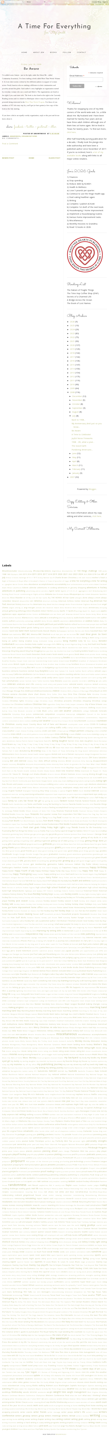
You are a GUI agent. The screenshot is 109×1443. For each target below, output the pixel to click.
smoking (89, 1248)
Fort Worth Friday (51, 820)
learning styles (90, 981)
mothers (17, 1048)
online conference (46, 1124)
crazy (104, 727)
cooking (34, 721)
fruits (105, 827)
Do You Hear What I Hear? (90, 764)
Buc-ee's (31, 667)
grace (46, 854)
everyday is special (58, 791)
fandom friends (75, 801)
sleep (4, 1248)
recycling (29, 1192)
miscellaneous (66, 1034)
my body (83, 1058)
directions (76, 761)
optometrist (46, 1128)
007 (75, 571)
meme (21, 1024)
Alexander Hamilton (99, 594)
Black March (62, 648)
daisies (32, 737)
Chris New (62, 694)
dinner (69, 761)
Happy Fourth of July (25, 870)
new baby (66, 1098)
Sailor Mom (96, 1218)
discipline (21, 764)
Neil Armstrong (68, 1094)
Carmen (28, 681)
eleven (5, 787)
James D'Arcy (35, 947)
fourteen (24, 824)
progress (84, 1168)
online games (73, 1124)
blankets (103, 648)
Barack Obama (49, 631)
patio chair (28, 1138)
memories (43, 1024)
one (88, 1121)
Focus (50, 818)
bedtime (32, 638)
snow (21, 1251)
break (66, 661)
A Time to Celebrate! (81, 434)
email (24, 787)
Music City (102, 1054)
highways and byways (33, 891)
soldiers (73, 1252)
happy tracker (38, 874)
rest (15, 1202)
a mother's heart (97, 577)
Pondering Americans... (82, 449)
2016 (72, 361)
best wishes (20, 644)
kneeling (75, 971)
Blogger (92, 489)
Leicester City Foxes (48, 984)
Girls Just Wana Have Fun (66, 844)
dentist (64, 754)
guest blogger (85, 861)
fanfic (11, 804)
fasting (45, 804)
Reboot (67, 1189)
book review (26, 658)
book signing (37, 658)
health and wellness (81, 880)
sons (88, 1252)
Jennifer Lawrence (39, 951)
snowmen (29, 1252)
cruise (78, 734)
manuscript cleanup (41, 1007)
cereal (95, 684)
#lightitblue (56, 571)
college (86, 711)
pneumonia (66, 1154)
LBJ (11, 981)
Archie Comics (32, 614)
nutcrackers (68, 1114)
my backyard (71, 1057)
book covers (46, 654)
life (67, 987)
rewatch (44, 1205)
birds (8, 647)
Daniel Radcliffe (44, 741)
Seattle (85, 1232)
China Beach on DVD (98, 691)
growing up (68, 860)
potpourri (18, 1161)
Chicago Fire (19, 691)
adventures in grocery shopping (72, 588)
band (62, 627)
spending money (76, 1255)
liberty (28, 987)
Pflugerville (102, 1144)
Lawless (84, 977)
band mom (24, 631)
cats (100, 681)
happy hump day (57, 871)
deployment (79, 754)
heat (31, 884)
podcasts (91, 1154)
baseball (94, 631)
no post (22, 1108)
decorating (36, 750)
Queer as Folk (21, 1181)
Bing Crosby (82, 644)
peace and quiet (80, 1138)
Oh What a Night (8, 1121)
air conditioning (23, 594)
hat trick (29, 881)
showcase (67, 1242)
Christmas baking (43, 698)
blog (13, 651)
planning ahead (50, 1151)
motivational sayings (29, 1048)
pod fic (75, 1154)
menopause (92, 1024)
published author (9, 1175)
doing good (91, 768)
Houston (93, 914)
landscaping (6, 977)
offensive (71, 1118)
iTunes (66, 944)
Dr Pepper (94, 771)
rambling (64, 1181)
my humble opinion (96, 1061)
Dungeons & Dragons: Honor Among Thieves (36, 778)
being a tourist (101, 638)
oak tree (15, 1118)
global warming (32, 848)
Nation (21, 1074)
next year (12, 1104)
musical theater (57, 1058)
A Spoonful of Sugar (61, 581)
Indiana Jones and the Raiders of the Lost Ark (62, 934)
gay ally (45, 834)
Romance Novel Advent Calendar (23, 1212)
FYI (89, 831)
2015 (72, 364)
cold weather (65, 711)
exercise (95, 790)
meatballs (52, 1021)
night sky (87, 1104)
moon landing (73, 1044)
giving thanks (8, 847)
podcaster (82, 1154)
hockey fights (84, 894)
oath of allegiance (26, 1118)
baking (36, 627)
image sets (71, 927)
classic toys (28, 708)
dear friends (89, 748)
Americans (37, 604)
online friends (61, 1124)
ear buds (93, 778)
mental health (15, 1027)
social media (53, 1251)
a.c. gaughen (7, 584)
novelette (38, 1114)
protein (66, 1171)
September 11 (17, 1239)
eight (86, 784)
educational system (75, 784)
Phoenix (5, 1148)
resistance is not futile (97, 1198)
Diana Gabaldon (100, 757)
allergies (78, 598)
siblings (74, 1242)
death (97, 747)
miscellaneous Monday (15, 1037)
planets (29, 1151)
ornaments (28, 1131)
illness (63, 927)
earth (99, 777)
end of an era (90, 787)
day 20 (81, 744)
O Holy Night (87, 1114)
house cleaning (25, 914)
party (104, 1134)
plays (36, 1154)
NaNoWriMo (43, 1071)
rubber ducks (31, 1215)
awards (56, 621)
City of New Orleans (93, 704)
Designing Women (9, 758)
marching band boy (11, 1010)
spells (66, 1255)
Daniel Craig (33, 741)
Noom (39, 1111)
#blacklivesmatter (9, 571)
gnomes (41, 848)
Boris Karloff (76, 658)
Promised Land (25, 1171)
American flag (87, 601)
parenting (97, 1134)
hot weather (91, 911)
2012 (72, 376)
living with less (27, 994)
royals (14, 1215)
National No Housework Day (63, 1084)
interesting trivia (55, 937)
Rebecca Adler (57, 1189)
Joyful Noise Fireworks (82, 438)
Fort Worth (14, 820)
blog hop (30, 651)
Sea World (78, 1229)
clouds (98, 708)
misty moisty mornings (75, 1038)
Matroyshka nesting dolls (53, 1017)
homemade (91, 907)
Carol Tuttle (37, 681)
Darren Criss (73, 741)
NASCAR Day (63, 1071)
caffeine (90, 671)
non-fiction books (24, 1111)
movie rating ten (77, 1051)
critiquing (89, 731)
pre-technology (76, 1161)
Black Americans (49, 647)
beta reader (37, 644)
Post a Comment (10, 143)
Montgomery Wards (35, 1045)
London (61, 994)
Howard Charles (33, 918)
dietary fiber (32, 761)
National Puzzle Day (59, 1088)
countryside (73, 724)
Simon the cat (37, 1245)
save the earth (73, 1225)
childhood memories (43, 691)
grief (17, 861)
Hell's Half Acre (73, 884)
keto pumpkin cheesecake (90, 964)
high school (41, 887)
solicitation (81, 1252)
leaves (100, 981)
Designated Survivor (99, 754)
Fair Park (39, 798)
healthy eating (22, 884)
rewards (36, 1205)
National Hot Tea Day (38, 1081)
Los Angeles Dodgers (28, 997)
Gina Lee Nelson (19, 844)
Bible (59, 644)
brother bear (53, 664)
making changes (93, 1004)
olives (33, 1121)
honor (11, 911)
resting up (50, 1202)
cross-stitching (61, 734)
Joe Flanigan (14, 954)
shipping (40, 1242)
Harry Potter (52, 877)
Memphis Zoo (75, 1024)
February (76, 469)
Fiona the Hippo (23, 814)
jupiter (18, 961)
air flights (34, 594)
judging (69, 957)
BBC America (32, 634)
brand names (53, 661)
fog (54, 817)
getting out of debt (59, 841)
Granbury (62, 854)
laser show (44, 977)
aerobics (44, 591)
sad (49, 1218)
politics (29, 1158)
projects (14, 1171)
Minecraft (98, 1031)
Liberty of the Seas (40, 987)
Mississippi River (57, 1038)
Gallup (104, 831)
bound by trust (100, 657)
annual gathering (9, 611)
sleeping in (12, 1248)
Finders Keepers (100, 811)
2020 (72, 345)
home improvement (21, 907)
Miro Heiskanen (48, 1034)
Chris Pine (72, 694)
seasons (77, 1232)
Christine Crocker (99, 694)
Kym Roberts (33, 974)
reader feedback (79, 1185)
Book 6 (13, 654)
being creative (25, 641)
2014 (72, 368)
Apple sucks (95, 611)
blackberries (73, 648)
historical (79, 891)
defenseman (94, 751)
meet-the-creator (82, 1021)
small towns (64, 1248)
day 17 (60, 744)
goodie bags (94, 851)
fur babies (78, 831)
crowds (72, 734)
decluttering (24, 751)
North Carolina (60, 1111)
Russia (91, 1215)
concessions (7, 718)
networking (102, 1094)
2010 (72, 384)
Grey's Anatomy (8, 861)
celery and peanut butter (58, 684)
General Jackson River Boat (75, 834)
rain (39, 1181)
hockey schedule (36, 901)
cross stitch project (46, 734)
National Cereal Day (10, 1078)
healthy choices (9, 884)
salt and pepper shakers (29, 1222)
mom (50, 1041)
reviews (12, 1205)
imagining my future (84, 927)
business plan (100, 667)
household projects (70, 914)
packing (29, 1134)
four (18, 824)
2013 (72, 372)
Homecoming (79, 907)
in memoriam (67, 931)
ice (97, 924)
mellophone (12, 1024)
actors (91, 584)
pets (87, 1144)
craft (46, 728)
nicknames (50, 1104)
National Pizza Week (42, 1088)
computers (81, 714)
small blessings (53, 1248)
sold (67, 1252)
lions (34, 991)
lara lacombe (23, 977)
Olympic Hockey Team (46, 1121)
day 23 (98, 744)
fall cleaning (80, 797)
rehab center (48, 1195)
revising (19, 1205)
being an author (10, 641)
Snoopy (15, 1252)
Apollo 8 (71, 611)
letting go (16, 987)
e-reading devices (82, 778)
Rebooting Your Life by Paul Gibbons (86, 1189)
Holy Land (97, 904)
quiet (29, 1181)
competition (50, 714)
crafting (52, 727)
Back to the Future (20, 624)
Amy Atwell (47, 604)
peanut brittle (15, 1141)
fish (75, 814)
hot (38, 911)
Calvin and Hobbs (87, 674)
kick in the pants (29, 967)
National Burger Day (98, 1074)
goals (58, 847)
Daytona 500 (43, 747)
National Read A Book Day (79, 1088)
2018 (72, 353)
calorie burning (52, 674)
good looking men (50, 851)
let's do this (7, 987)
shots (61, 1242)
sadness (72, 1218)
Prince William (94, 1165)
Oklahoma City (24, 1121)
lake (79, 974)
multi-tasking (58, 1054)
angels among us (16, 608)
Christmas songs (99, 701)
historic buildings (54, 891)
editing (50, 784)
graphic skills (42, 857)
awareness (15, 136)
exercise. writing (18, 794)
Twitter (30, 126)
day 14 (43, 744)
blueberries (61, 651)
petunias (93, 1144)
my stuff (82, 1064)
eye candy (98, 794)
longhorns (96, 994)
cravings (89, 728)
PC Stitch (64, 1138)
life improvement (88, 987)
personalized (7, 1144)
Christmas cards (71, 698)
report (39, 1198)
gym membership (38, 864)
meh (4, 1024)
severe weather (84, 1239)
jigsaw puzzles (72, 951)
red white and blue (64, 1192)
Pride (75, 1165)
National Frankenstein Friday (77, 1078)
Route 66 (90, 1212)
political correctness (17, 1158)
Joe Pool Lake (36, 954)
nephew (79, 1094)
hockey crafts (59, 894)
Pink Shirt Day (63, 1148)
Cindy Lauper (70, 704)
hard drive (61, 874)
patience (19, 1138)
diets (41, 761)
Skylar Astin (102, 1245)
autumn (37, 621)
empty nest (78, 787)
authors (12, 621)
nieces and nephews (64, 1104)
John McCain (70, 954)
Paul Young (55, 1138)
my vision (19, 1068)
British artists (7, 664)
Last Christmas (54, 977)
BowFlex (5, 661)
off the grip (62, 1118)
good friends (26, 851)
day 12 (31, 744)
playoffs (30, 1154)
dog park (78, 768)
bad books (82, 624)
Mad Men (30, 1004)
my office (33, 1064)
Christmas (7, 697)
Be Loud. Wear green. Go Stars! (91, 634)
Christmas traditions (23, 704)
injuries (99, 934)
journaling (37, 957)
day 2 (76, 744)
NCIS (33, 1094)
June (74, 453)
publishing (44, 1175)
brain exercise (29, 661)
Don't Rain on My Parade (12, 771)
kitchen (36, 971)
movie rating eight (86, 1047)
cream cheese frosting (24, 731)
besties (28, 644)
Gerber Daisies (15, 837)
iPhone (24, 941)
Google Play (38, 854)
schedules (6, 1228)
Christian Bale (84, 694)
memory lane (55, 1024)
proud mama (87, 1171)
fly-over (38, 818)
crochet (103, 731)
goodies (103, 851)
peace (70, 1138)
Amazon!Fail (25, 601)
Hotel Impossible (9, 914)
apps (14, 614)
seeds (28, 1235)
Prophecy (58, 1171)
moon (63, 1044)
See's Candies (20, 1235)
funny (52, 831)
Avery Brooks (47, 621)
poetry (104, 1154)
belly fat (82, 641)
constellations (79, 718)
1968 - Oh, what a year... (83, 442)
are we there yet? (57, 614)
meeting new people (98, 1021)
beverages (48, 644)
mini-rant (11, 1034)
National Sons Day (99, 1088)
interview (6, 941)
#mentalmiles (67, 571)
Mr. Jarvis (42, 1054)
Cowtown (18, 728)
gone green (82, 847)
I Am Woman (61, 921)
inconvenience (19, 934)
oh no (104, 1118)
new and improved (53, 1098)
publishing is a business (79, 1175)
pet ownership (19, 1144)
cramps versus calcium (76, 728)
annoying (103, 608)
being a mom (88, 638)
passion (5, 1138)
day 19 (71, 744)
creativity (37, 731)
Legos (25, 984)
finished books (8, 814)
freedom (74, 824)
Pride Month (83, 1165)
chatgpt (83, 688)
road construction (93, 1205)
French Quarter (8, 827)
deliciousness (8, 754)
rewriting (51, 1205)
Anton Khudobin (33, 611)
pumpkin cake (20, 1178)
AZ (84, 621)
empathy (58, 787)
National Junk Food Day (57, 1081)
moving (21, 1054)
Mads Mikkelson (57, 1004)
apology (79, 611)
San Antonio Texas (62, 1222)
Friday (43, 827)
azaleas (89, 621)
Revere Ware (102, 1202)
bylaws (62, 671)
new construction (86, 1098)
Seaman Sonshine (10, 1232)
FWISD (85, 831)
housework (85, 914)
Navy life (26, 1094)
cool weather (44, 720)
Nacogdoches (16, 1071)
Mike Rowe (17, 1031)
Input (17, 937)
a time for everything (80, 581)
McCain (9, 1021)
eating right (101, 781)
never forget (7, 1098)
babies (96, 621)
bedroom (24, 638)
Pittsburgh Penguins (97, 1147)
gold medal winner (69, 848)
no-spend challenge (93, 1108)
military (50, 1031)
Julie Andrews (98, 957)
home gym (6, 907)
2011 (72, 380)
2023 (72, 333)
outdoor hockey (76, 1131)
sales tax (14, 1222)
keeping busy (7, 964)
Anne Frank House (80, 608)
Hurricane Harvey (99, 918)
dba (50, 748)
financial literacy (86, 811)
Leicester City (33, 984)
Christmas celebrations (88, 697)
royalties (21, 1215)
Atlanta (25, 618)
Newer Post (8, 158)
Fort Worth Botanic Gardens (31, 821)
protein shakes (75, 1171)
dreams (43, 774)
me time (19, 1021)
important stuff (100, 927)
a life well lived (83, 578)
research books (80, 1198)
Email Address (77, 75)
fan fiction (28, 800)
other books (39, 1131)
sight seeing (101, 1241)
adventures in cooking (47, 588)
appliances (7, 614)
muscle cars (74, 1054)
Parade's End (77, 1134)
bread (61, 661)
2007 (72, 477)
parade (68, 1134)
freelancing (83, 824)
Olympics (59, 1121)
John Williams (80, 954)
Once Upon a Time (78, 1121)
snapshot (103, 1248)
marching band (98, 1007)
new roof (32, 1101)
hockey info (29, 897)
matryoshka (67, 1017)
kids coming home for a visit (53, 967)
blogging (38, 651)
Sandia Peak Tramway (80, 1222)
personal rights (79, 1141)
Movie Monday (70, 1047)
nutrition (77, 1114)
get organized (51, 837)
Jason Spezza (69, 947)
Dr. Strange (24, 774)
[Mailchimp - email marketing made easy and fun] (99, 87)
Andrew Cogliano (83, 604)
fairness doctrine (50, 798)
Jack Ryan (83, 944)
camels (97, 674)
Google (16, 854)
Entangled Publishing (31, 791)
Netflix (94, 1094)
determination (45, 758)
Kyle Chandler (22, 974)
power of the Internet (39, 1161)
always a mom (94, 598)
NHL (22, 1104)
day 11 (26, 744)
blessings (6, 651)
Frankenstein (53, 824)
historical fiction (91, 891)
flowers (28, 817)
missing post (45, 1038)
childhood (29, 691)
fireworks (34, 814)
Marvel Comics (8, 1017)
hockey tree (31, 904)
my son (66, 1064)
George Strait (101, 834)
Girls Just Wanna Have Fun (87, 844)
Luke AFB (62, 1001)
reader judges (93, 1185)
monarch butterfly (66, 1041)
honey (5, 911)
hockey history (18, 897)
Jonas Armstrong (15, 957)
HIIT (44, 891)
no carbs (100, 1104)
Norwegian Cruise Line (90, 1111)
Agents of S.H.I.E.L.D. (69, 591)
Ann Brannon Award (51, 608)
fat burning (53, 804)
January (76, 473)
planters (92, 1151)
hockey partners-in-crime (89, 897)
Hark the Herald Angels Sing (86, 874)
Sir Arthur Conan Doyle (53, 1245)
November (77, 400)
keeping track (18, 964)
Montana (5, 1045)
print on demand (19, 1168)
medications (69, 1021)
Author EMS (95, 618)
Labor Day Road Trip (68, 974)
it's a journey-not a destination (66, 941)
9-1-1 (31, 578)
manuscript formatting (59, 1007)
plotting (58, 1154)
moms (55, 1041)
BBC (24, 634)
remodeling (30, 1198)
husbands (15, 921)
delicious (103, 751)
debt (16, 751)
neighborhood (56, 1094)
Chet (4, 691)
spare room (34, 1255)
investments (15, 941)
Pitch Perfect (82, 1148)
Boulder (90, 658)
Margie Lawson (31, 1014)
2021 (72, 341)
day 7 (24, 748)
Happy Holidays (42, 871)
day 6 (19, 748)
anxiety (56, 611)
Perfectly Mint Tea (64, 1141)
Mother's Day (100, 1044)
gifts (10, 844)
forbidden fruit (96, 818)
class (105, 704)
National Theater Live (90, 1091)
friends (75, 827)
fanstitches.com (20, 804)
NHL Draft (29, 1104)
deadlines (79, 747)
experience (78, 794)
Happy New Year (90, 870)
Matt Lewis (77, 1017)
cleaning (37, 708)
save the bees (60, 1225)
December (77, 396)
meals (26, 1021)
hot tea (82, 911)
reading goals (25, 1188)
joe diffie (99, 951)
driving (92, 774)
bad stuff (99, 624)
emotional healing (47, 787)
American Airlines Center (69, 601)
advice (38, 591)
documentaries (12, 768)
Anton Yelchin (47, 611)
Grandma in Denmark (27, 857)
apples (104, 611)
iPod (29, 941)
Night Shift (78, 1104)
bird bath (92, 644)
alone (85, 598)
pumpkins (31, 1178)
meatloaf (60, 1021)
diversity (55, 764)
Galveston (6, 834)
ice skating (21, 927)
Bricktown (103, 661)
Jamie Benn (45, 947)
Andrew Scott (96, 604)
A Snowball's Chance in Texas (40, 581)
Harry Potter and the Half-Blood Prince (75, 877)
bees (38, 638)
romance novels (44, 1212)
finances (60, 811)
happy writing (50, 874)
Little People (92, 991)
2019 (72, 349)
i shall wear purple (62, 924)
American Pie (27, 604)
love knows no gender (79, 997)
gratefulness (52, 857)
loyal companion (31, 1001)
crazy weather (8, 731)
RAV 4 (51, 1185)
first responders (65, 814)
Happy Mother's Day (73, 871)
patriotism (37, 1138)
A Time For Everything (54, 26)
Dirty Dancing (86, 761)
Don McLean (102, 768)
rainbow (44, 1181)
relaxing (58, 1195)
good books (15, 851)
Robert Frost (25, 1209)
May (74, 457)
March (75, 465)
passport (12, 1138)
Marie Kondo (43, 1014)
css (105, 734)
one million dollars (9, 1124)
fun (13, 831)
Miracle (31, 1034)
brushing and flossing (18, 668)
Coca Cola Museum (17, 711)
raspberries (43, 1185)
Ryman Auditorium (39, 1218)
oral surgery (56, 1128)
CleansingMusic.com (49, 708)
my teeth (91, 1064)
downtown (85, 771)
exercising (29, 794)
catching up (93, 681)
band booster (83, 627)
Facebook (18, 126)
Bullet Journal (74, 668)
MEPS (31, 1027)
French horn (101, 824)
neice (47, 1094)
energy (5, 791)
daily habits (24, 737)
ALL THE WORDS (55, 598)
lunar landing (96, 1001)
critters (97, 731)
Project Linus (94, 1168)
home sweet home (65, 907)
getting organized (42, 841)
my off (25, 1064)
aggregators (83, 591)
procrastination (46, 1168)
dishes (48, 764)
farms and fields (35, 804)
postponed (99, 1158)
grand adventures (74, 854)
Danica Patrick (22, 741)
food (59, 817)
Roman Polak (101, 1208)
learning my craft (76, 981)
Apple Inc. (87, 611)
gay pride (53, 834)
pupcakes (56, 1178)
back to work (33, 624)
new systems (42, 1101)
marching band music (52, 1011)
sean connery (24, 1232)
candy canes (52, 677)
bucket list (40, 668)
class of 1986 (7, 708)
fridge (68, 827)
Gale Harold (96, 831)
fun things (19, 831)
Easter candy (52, 781)
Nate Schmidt (101, 1071)
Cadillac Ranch (81, 671)
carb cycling (97, 678)
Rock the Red (57, 1209)
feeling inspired (100, 807)
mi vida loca (56, 1027)
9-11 (35, 577)
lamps (96, 974)
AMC (32, 601)
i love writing (48, 924)
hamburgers (7, 867)
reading (103, 1185)
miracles (38, 1034)
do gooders (74, 764)
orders (76, 1128)
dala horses (40, 737)
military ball (78, 1031)
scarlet (99, 1225)
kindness (98, 967)
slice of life (42, 1248)
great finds (80, 857)
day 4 (9, 748)
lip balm (68, 991)
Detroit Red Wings (60, 757)
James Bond (24, 947)
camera (104, 674)
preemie (87, 1161)
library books (59, 987)
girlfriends (47, 844)
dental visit (56, 754)
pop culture (38, 1158)
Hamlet (25, 867)
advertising (30, 591)
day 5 (14, 748)
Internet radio (100, 937)
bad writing (15, 627)
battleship (17, 634)
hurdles (88, 918)
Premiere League (99, 1161)
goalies (51, 848)
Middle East (6, 1031)
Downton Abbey (73, 771)
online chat (22, 1124)
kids (38, 967)
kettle (19, 967)
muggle (49, 1054)
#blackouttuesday (25, 571)
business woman (26, 671)
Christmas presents (63, 701)
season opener (37, 1232)
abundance (33, 584)
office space (80, 1118)
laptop (15, 977)
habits (61, 864)
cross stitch (16, 734)
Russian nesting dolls (15, 1218)
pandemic (49, 1134)
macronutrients (19, 1004)
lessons (83, 984)
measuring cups (36, 1021)
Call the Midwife (39, 674)
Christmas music (46, 701)
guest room (96, 861)
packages (22, 1134)
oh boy (89, 1118)
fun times (29, 831)
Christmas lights (17, 701)
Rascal (35, 1185)
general (60, 834)
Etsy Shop (44, 791)
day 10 (20, 744)
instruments (42, 937)
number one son (56, 1114)
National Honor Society (20, 1081)
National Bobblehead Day (78, 1074)
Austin (88, 618)
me (13, 1021)
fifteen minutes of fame (36, 811)
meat (45, 1021)
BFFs (54, 644)
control (5, 721)
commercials (38, 714)
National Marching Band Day (17, 1084)
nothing (30, 1114)
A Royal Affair (22, 581)
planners (37, 1151)
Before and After (58, 638)
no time (58, 1108)
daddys (16, 737)
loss (39, 997)
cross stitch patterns (30, 734)
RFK (57, 1205)
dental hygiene (45, 754)
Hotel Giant (102, 911)
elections (93, 784)
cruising (95, 734)
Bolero (96, 651)
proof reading (47, 1171)
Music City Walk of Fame (12, 1058)
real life (35, 1188)
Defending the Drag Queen (77, 751)
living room (15, 994)
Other (53, 126)
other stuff (49, 1131)
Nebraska (40, 1094)
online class (32, 1124)
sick (79, 1242)
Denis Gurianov (21, 754)
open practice (15, 1128)
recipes (5, 1192)
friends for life (85, 827)
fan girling (46, 801)
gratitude (62, 857)
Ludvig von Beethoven (48, 1001)
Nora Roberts (48, 1111)
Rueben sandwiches (46, 1215)
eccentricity (28, 784)
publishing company (58, 1175)
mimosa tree (89, 1031)
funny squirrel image (64, 831)
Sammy (44, 1222)
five (89, 814)
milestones (42, 1031)
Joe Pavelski (25, 954)
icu (27, 927)
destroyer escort (32, 758)
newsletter (93, 1101)
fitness (85, 814)
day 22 (93, 744)
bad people (91, 624)
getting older (28, 841)
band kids (14, 631)
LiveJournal (102, 991)
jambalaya (14, 947)
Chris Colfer (52, 694)
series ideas (46, 1238)
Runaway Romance (80, 1215)
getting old (18, 841)
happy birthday (98, 867)
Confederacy (18, 718)
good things (83, 851)
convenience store (16, 721)
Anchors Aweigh (58, 604)
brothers (75, 664)
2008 (72, 392)
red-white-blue (81, 1192)
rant (29, 1185)
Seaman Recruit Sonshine (95, 1228)
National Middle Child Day (40, 1084)
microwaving (102, 1027)
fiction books (19, 811)
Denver (71, 754)
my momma (16, 1064)
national (28, 1074)
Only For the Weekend (98, 1124)
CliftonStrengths (65, 707)
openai (25, 1128)
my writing (40, 1067)
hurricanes (6, 921)
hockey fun (7, 897)
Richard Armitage (66, 1205)
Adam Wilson (7, 588)
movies (13, 1054)
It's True (59, 944)
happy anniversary (80, 867)
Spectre (59, 1255)
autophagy (29, 621)
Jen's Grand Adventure (21, 951)
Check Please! (91, 688)
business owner (87, 668)
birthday (28, 647)
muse (81, 1054)
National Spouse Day (10, 1091)
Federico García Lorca (19, 807)
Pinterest (73, 1148)
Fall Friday (99, 797)
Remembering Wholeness (96, 1195)
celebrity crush (41, 684)
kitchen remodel (59, 971)
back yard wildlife (56, 624)
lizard (37, 994)
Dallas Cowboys (52, 737)
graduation (53, 854)
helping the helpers (99, 884)
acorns (85, 584)
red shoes (49, 1192)
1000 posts (102, 571)
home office (37, 907)
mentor (25, 1027)
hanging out (57, 868)
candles (37, 677)
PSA (95, 1171)
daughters (88, 741)
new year (66, 1101)
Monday (78, 1041)
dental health (33, 754)
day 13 (37, 744)
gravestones (71, 857)
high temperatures (15, 891)
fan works (55, 801)
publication (102, 1171)
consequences (67, 718)
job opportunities (87, 951)
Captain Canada (64, 678)
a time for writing (98, 581)
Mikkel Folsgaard (29, 1031)
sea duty (69, 1229)
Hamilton (17, 867)
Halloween (69, 864)
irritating (39, 941)
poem (98, 1154)
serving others (58, 1238)
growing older (56, 861)
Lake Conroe (87, 974)
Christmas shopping (82, 701)
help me (87, 884)
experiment (88, 794)
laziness (5, 981)
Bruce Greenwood (87, 664)
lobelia (43, 994)
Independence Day (34, 934)
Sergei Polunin (29, 1239)
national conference (28, 1078)
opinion (37, 1128)
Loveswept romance (15, 1001)
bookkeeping (57, 658)
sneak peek (6, 1252)
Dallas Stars (66, 737)
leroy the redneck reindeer (68, 984)
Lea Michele (18, 981)
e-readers (70, 778)
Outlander (87, 1131)
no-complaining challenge (72, 1108)
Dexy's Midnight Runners (78, 758)
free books (65, 824)
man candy (29, 1007)
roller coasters (89, 1209)
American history (14, 604)
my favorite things (70, 1061)
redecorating (7, 1195)
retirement (67, 1202)
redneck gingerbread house (28, 1195)
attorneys (62, 618)
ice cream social (9, 927)
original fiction (16, 1131)
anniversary (94, 607)
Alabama (48, 594)
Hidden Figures (29, 887)
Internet (89, 937)
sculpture (61, 1229)
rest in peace (40, 1202)
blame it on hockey (91, 648)
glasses (17, 848)
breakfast (74, 661)
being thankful (70, 641)
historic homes (68, 891)
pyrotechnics (93, 1178)
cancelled (20, 677)
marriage (64, 1014)
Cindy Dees (60, 704)
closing (75, 708)
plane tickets (13, 1151)
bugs (56, 668)
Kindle (69, 967)
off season (53, 1118)
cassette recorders (79, 681)
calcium (98, 671)
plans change (64, 1151)
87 (28, 578)
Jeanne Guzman (97, 947)
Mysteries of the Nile (83, 1068)
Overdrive (10, 1134)
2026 (72, 321)
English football (15, 791)
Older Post (54, 158)
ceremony (103, 684)
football (65, 818)
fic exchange (7, 811)
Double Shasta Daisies (46, 771)
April (74, 461)
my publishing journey (49, 1064)
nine (93, 1104)
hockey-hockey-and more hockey (50, 904)
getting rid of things (76, 841)
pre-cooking (54, 1161)
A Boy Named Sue (45, 578)
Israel (49, 941)
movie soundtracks (93, 1051)
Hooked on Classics (29, 911)
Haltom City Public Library (86, 864)
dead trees (69, 748)
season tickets (51, 1232)
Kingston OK (27, 971)
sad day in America (59, 1218)
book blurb (21, 654)
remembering (78, 1195)
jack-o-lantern (93, 944)
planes (22, 1151)
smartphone (80, 1248)
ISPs (45, 941)
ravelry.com (60, 1185)
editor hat (63, 784)
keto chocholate (48, 964)
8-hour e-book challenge (16, 578)
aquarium (22, 614)
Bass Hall (103, 631)
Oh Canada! (97, 1118)
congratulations (54, 718)
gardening (15, 834)
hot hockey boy (47, 911)
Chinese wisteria (9, 694)
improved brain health (11, 931)
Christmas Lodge (32, 701)
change (21, 688)
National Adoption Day (41, 1074)
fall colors (90, 798)
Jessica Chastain (54, 951)
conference (29, 717)
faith (69, 798)
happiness (67, 867)
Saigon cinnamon (83, 1218)
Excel (81, 791)
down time (60, 771)
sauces (51, 1225)
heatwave (37, 884)
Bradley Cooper (16, 661)
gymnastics (52, 864)
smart (72, 1248)
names (25, 1071)
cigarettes (51, 704)
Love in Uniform (52, 997)
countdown (91, 721)
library (51, 987)
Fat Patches (63, 804)
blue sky (53, 651)
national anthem (59, 1074)
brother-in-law (65, 664)
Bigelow (74, 644)
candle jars (29, 678)
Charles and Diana (46, 688)
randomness (17, 1185)
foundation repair (9, 824)
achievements (76, 584)
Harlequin (102, 874)
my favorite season (54, 1061)
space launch (23, 1255)
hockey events (71, 894)
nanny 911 (32, 1071)
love (43, 997)
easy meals (62, 781)
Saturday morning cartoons (29, 1225)
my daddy (15, 1061)
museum (88, 1054)
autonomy (20, 621)
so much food (40, 1252)
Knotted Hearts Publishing (90, 971)
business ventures (10, 671)
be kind (73, 634)
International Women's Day (74, 937)
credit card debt (49, 731)
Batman (5, 634)
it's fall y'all (86, 941)
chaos (27, 688)
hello (82, 884)
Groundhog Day (43, 861)
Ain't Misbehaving (96, 591)
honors (17, 911)
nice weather (39, 1104)
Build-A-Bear (64, 668)
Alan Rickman (58, 594)
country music (22, 724)
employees (68, 787)
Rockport (79, 1208)
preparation (7, 1165)
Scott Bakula (42, 1229)
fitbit (80, 814)
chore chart (33, 694)
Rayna (68, 1185)
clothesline (83, 708)
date (82, 741)
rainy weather (54, 1181)
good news (62, 851)
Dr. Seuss (13, 774)
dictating (5, 761)
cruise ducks (86, 734)
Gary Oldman (24, 834)
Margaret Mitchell (18, 1014)
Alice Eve (5, 598)
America (38, 601)
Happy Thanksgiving (22, 874)
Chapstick (34, 688)
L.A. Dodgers (44, 974)
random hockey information (88, 1181)
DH (90, 757)
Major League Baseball (75, 1004)
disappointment (100, 761)
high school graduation (77, 887)
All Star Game (41, 598)
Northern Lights (73, 1111)
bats (10, 634)
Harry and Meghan (37, 877)
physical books (15, 1148)
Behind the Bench (74, 638)
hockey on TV (72, 897)
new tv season (54, 1101)
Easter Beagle (41, 781)
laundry (64, 977)
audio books (79, 618)
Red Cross (38, 1192)
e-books (62, 777)
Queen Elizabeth (8, 1181)
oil (17, 1121)
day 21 (87, 744)
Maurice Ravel (101, 1017)
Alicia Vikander (16, 598)
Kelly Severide (31, 964)
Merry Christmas (41, 1027)
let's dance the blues (97, 984)
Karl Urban (63, 961)
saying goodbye (87, 1225)
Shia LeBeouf (31, 1242)
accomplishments (46, 584)
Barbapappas (62, 631)
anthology (21, 611)
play (98, 1151)
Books (53, 52)
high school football (56, 887)
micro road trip (89, 1027)
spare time (46, 1255)
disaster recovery (9, 764)
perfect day (49, 1141)
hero (4, 887)
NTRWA (45, 1114)
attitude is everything (49, 618)
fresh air (19, 827)
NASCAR (53, 1071)
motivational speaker (47, 1048)
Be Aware (76, 430)
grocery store (30, 861)
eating (70, 781)
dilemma (61, 761)
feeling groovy (88, 807)
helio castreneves (60, 884)
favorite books (75, 804)
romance (5, 1212)
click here (71, 132)
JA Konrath (74, 944)
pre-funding (64, 1161)
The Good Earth (79, 446)
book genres (69, 654)
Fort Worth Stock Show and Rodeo (74, 821)
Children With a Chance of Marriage (74, 691)
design (87, 754)
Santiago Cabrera (96, 1222)
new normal (12, 1101)
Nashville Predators (86, 1071)
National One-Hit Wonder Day (87, 1084)
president (60, 1165)
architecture (44, 614)
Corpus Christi (68, 721)
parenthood (88, 1134)
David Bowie (7, 744)
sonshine (96, 1251)
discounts (29, 764)
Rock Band (46, 1208)
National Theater (73, 1091)
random (71, 1181)
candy (43, 677)
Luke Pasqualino (72, 1001)
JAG (102, 944)
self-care (59, 1235)
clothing (91, 707)
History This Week (25, 894)
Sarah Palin (12, 1225)
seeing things (37, 1235)
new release (23, 1101)
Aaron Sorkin (18, 584)
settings (69, 1239)
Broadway (30, 664)
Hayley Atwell (42, 881)
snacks (96, 1248)
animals (39, 608)
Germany (26, 837)
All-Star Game (69, 598)
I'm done (82, 924)
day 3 (4, 748)
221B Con (96, 574)
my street (74, 1064)
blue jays (45, 651)
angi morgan (29, 607)
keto (39, 964)
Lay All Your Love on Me (97, 977)
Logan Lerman (52, 994)
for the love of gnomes (79, 818)
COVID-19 (94, 724)
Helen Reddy (47, 884)
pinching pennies (51, 1148)
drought (99, 774)
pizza (4, 1151)
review (5, 1205)
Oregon (82, 1128)
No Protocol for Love (35, 1108)
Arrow (104, 614)
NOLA (14, 1111)
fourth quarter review (38, 824)
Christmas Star (8, 704)
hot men (74, 911)
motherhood (7, 1048)
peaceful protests (94, 1138)
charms (76, 688)
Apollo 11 (64, 611)
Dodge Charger (39, 768)
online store (84, 1124)
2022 (72, 337)
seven (74, 1239)
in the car (97, 931)
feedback (45, 807)
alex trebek (86, 594)
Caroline (46, 681)
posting (91, 1158)
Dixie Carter (64, 764)
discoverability (40, 764)
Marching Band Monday (32, 1011)
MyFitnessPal (69, 1068)
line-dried (28, 991)
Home (24, 52)
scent (105, 1225)
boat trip (70, 651)
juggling (76, 957)
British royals (19, 664)
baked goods (27, 627)
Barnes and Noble (82, 631)
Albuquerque (75, 594)
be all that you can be (60, 634)
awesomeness (75, 621)
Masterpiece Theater (34, 1017)
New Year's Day (77, 1101)
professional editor (72, 1168)
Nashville (73, 1071)
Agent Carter (54, 591)
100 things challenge (87, 571)
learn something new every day (46, 981)
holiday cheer (78, 904)
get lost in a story (37, 837)
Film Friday (51, 811)
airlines (42, 594)
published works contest (28, 1175)
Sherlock (6, 1241)
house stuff (38, 914)
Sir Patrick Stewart (70, 1245)
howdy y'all (46, 918)
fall (73, 797)
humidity (66, 918)
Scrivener (53, 1228)
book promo (90, 654)
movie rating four (13, 1051)
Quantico (103, 1178)
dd (54, 747)
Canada (12, 678)
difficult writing (50, 761)
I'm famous (90, 924)
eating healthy (90, 781)
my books (92, 1057)
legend (19, 984)
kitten (69, 971)
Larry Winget (34, 977)
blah (80, 648)
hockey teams (19, 904)
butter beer (54, 671)
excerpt (87, 791)
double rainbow (30, 771)
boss (84, 657)
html (60, 917)
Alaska (66, 594)
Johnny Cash (92, 954)
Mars (71, 1014)
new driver (98, 1098)
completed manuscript (65, 714)
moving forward (31, 1054)
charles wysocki (60, 688)
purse (63, 1178)
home (104, 904)
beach (4, 638)
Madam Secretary (42, 1004)
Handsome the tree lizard (40, 868)
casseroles (67, 681)
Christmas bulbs (57, 697)
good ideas (37, 851)
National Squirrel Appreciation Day (33, 1091)
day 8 (30, 748)
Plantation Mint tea (79, 1151)
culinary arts (7, 737)
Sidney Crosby (88, 1241)
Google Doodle (25, 854)
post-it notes (82, 1158)
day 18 (65, 744)
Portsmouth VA (69, 1158)
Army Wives (96, 614)
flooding (12, 817)
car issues (75, 677)
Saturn (44, 1225)
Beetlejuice (45, 638)
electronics (102, 784)
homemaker (102, 907)
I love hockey (88, 921)
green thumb (101, 857)
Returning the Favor (87, 1202)
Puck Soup (95, 1175)
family (11, 800)
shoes (46, 1242)
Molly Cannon (26, 1041)
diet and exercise (18, 761)
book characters (34, 654)
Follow (67, 52)
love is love (64, 997)
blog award (20, 651)
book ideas (80, 654)
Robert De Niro (13, 1209)
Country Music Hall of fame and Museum (48, 724)
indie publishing (88, 934)
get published (63, 837)
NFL (17, 1104)
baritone (71, 631)
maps (72, 1007)
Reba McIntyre (45, 1189)
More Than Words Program (35, 102)
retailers (59, 1202)
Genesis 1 (91, 834)
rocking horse (68, 1209)
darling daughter (59, 741)
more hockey (87, 1044)
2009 (72, 388)
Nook (34, 1111)
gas (31, 834)
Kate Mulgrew (101, 961)
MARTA (76, 1014)
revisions (28, 1205)
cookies (27, 721)
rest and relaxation (25, 1202)
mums (66, 1054)
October (76, 404)
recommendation (17, 1192)
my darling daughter (28, 1061)
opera (30, 1128)
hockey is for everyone (44, 897)
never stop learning (23, 1098)
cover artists (84, 724)
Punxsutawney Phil (43, 1178)
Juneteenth (10, 961)
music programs (43, 1058)
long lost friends (71, 994)
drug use (13, 778)
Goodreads (7, 854)
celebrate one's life (25, 684)
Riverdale (81, 1205)
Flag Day (95, 814)
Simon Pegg (26, 1245)
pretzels (69, 1165)
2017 (72, 357)
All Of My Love (29, 598)
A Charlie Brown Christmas (65, 577)
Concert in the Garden (97, 714)
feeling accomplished (58, 807)
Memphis (65, 1024)
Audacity (70, 618)
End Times (102, 787)
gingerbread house (34, 844)
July (74, 416)
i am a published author (45, 921)
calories (76, 674)
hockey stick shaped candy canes (93, 901)
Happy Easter (8, 871)
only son (5, 1128)
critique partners (76, 731)
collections (77, 711)
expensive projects (65, 794)
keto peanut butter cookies (67, 964)
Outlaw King (97, 1131)
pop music (47, 1158)
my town (99, 1064)
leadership (28, 981)
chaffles (5, 688)
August (75, 412)
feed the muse (34, 807)
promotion (35, 1171)
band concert (96, 627)
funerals (36, 831)
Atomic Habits (33, 618)
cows (12, 728)
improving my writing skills (49, 930)
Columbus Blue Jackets (22, 714)
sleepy (33, 1248)
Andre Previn (71, 604)
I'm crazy (74, 924)
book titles (47, 658)
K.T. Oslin (54, 961)
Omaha (67, 1121)
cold (56, 711)
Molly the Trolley (40, 1041)
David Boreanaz (100, 741)
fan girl (37, 800)
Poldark (5, 1158)
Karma (70, 961)
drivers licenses (68, 774)
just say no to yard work (40, 961)
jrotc (64, 957)
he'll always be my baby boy (60, 881)
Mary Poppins (19, 1017)
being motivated (40, 641)
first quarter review (48, 814)
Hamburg (103, 864)
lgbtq (24, 987)
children (56, 691)
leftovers (12, 984)
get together (75, 837)
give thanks (102, 844)
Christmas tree (40, 704)
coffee (50, 711)
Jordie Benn (27, 957)
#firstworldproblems (42, 571)
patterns (46, 1138)
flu (34, 818)
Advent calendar (29, 588)
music (94, 1054)
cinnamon (80, 704)
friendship (97, 827)
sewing (93, 1239)
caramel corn (86, 678)
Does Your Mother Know (56, 768)
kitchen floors (46, 971)
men (84, 1024)
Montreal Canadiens (52, 1045)
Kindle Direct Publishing (83, 967)
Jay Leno (77, 947)
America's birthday (50, 601)
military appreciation (63, 1031)
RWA (27, 1218)
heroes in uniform (14, 887)
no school (50, 1108)
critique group (62, 731)
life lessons (102, 987)
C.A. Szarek (69, 671)
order (70, 1128)
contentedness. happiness (96, 718)
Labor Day (54, 974)
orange (64, 1128)
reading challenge (10, 1188)
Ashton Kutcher (15, 618)
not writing (20, 1114)
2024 (72, 329)
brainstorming (41, 661)
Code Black (42, 711)
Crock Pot (6, 734)
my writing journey (55, 1067)
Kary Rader (78, 961)
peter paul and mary (35, 1144)
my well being (29, 1068)
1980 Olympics (12, 574)
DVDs (56, 778)
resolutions (7, 1201)
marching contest (70, 1011)
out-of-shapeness (62, 1131)
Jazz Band (86, 947)
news (86, 1101)
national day (59, 1078)
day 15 (48, 744)
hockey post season (18, 900)
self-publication (85, 1235)
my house (83, 1061)
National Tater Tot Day (57, 1091)
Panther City (59, 1134)
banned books (36, 631)
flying (45, 817)
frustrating (6, 831)
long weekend (85, 994)
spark (53, 1255)
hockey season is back (68, 901)
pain (34, 1134)
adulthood (17, 588)
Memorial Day (31, 1024)
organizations (29, 136)
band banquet (71, 628)
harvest (22, 881)
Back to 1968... (78, 420)
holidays (88, 904)
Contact (81, 52)
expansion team (51, 794)
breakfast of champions (88, 661)
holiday (68, 904)
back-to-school (71, 624)
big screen (66, 644)
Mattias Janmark (89, 1017)
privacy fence (33, 1168)
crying (101, 734)
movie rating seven (61, 1051)
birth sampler (18, 647)
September (77, 408)
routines (98, 1212)
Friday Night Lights (56, 827)
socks (62, 1252)
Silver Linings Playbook (11, 1245)
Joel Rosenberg (49, 954)
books (66, 657)
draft (31, 774)
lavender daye (74, 977)
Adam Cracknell (100, 584)
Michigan (78, 1027)
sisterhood (83, 1245)
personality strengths (97, 1141)
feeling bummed (75, 807)
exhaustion (39, 794)
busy (37, 671)
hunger (81, 917)
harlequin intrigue (9, 877)
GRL (22, 860)
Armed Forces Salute (82, 614)
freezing (92, 824)
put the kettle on (73, 1178)
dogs (84, 767)
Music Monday (30, 1057)
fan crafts (18, 801)
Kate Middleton (89, 961)
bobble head (87, 651)
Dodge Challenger (26, 768)
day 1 (15, 744)
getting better (7, 841)
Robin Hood (36, 1208)
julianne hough (86, 957)
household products (52, 914)
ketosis (13, 967)
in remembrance (86, 931)
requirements (59, 1198)
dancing (76, 737)
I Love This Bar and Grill (32, 924)
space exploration (9, 1255)
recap (104, 1188)
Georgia (5, 837)
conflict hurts (41, 717)
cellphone (88, 684)
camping (5, 678)
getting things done (94, 840)
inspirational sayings (28, 937)
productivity (58, 1168)
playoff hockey (19, 1154)
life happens (75, 987)
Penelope (39, 1141)
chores (43, 694)
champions (13, 688)
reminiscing (19, 1198)
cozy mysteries (29, 728)
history (13, 894)
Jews (63, 951)
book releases (14, 657)
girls (54, 844)
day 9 (35, 748)
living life (6, 994)
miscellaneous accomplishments (92, 1034)
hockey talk (7, 904)
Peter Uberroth (51, 1144)
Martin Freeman (86, 1014)
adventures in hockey (97, 587)
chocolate (22, 694)
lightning (19, 991)
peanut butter (28, 1141)
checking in (102, 688)
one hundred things (99, 1121)
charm (69, 688)
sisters (91, 1245)
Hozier (54, 918)
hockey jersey (60, 897)
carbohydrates (12, 681)
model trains (14, 1041)
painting (41, 1134)
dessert (20, 757)
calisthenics (27, 674)
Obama (38, 1118)
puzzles (85, 1178)
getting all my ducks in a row (94, 837)
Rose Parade (81, 1212)
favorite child (87, 804)
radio (34, 1181)
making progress (16, 1007)
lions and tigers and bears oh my (50, 991)
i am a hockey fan (26, 921)
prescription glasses (38, 1165)
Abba (26, 584)
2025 (72, 325)
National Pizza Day (25, 1088)
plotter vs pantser (46, 1154)
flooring (20, 817)
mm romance (94, 1038)
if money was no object (50, 927)
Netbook (87, 1094)
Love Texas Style (95, 997)
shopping (53, 1241)
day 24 (104, 744)
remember (67, 1195)
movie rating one (45, 1051)
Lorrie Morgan (14, 997)
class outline (18, 708)
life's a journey (8, 991)
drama (36, 774)
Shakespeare (102, 1239)
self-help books (71, 1235)
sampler (50, 1222)
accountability (60, 584)
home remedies (49, 907)
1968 (4, 574)
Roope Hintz (70, 1212)
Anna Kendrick (66, 608)
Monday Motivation (91, 1041)
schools (33, 1229)
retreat (75, 1201)
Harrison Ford (23, 877)
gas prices (38, 834)
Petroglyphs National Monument (71, 1144)
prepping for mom (21, 1165)
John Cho (60, 954)
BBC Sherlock (44, 634)
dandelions (11, 741)
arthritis (5, 618)
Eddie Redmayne (40, 784)
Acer (69, 584)
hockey (37, 893)
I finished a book (74, 921)
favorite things (100, 804)
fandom (63, 800)
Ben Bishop (92, 641)
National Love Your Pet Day (78, 1081)
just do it (25, 961)
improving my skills (28, 931)
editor (56, 784)
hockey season (50, 901)
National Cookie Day (45, 1078)
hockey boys (47, 894)
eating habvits (78, 781)
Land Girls (103, 974)
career (22, 681)
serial (38, 1239)
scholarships (17, 1229)
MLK (87, 1038)
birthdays (37, 647)
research (70, 1198)
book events (58, 654)
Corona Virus (56, 721)
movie (59, 1047)
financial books (71, 811)
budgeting (49, 667)
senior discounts (100, 1235)
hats (34, 881)
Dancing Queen (87, 737)
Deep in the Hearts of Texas (53, 751)
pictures (39, 1147)
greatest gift (90, 857)
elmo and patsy (14, 787)
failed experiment (27, 798)
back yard (44, 624)
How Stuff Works (18, 917)
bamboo (48, 628)
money (104, 1041)
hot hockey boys (63, 910)
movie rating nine (29, 1051)
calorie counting (66, 674)
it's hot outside (18, 944)
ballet (42, 628)
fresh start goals (31, 827)
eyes (105, 794)
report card (48, 1198)
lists (74, 991)
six (96, 1245)
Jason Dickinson (57, 947)
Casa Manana (56, 681)
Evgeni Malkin (72, 791)
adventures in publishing (13, 591)
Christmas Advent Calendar (25, 698)
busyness (44, 671)
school (26, 1228)
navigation (18, 1094)
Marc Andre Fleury (82, 1007)
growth (76, 861)
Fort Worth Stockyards (98, 821)
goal (46, 848)
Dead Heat (60, 748)
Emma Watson (33, 787)
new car (74, 1098)
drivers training (82, 774)
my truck (11, 1068)
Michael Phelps (68, 1027)
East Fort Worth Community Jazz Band (21, 781)
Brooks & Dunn (41, 664)
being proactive (55, 641)
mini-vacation (21, 1034)
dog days (70, 767)
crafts (58, 727)
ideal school (34, 927)
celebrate (11, 684)
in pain (76, 931)
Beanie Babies (13, 638)
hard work (70, 874)
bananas (56, 628)
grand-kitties (87, 854)
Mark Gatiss (55, 1014)
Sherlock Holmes (18, 1242)
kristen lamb (10, 974)
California (17, 674)
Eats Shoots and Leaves (12, 784)
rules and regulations (63, 1215)
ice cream (102, 924)
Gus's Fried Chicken (20, 864)
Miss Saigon (34, 1038)
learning (64, 980)
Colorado (94, 711)
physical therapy (28, 1148)
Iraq (33, 941)
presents (52, 1164)
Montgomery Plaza (18, 1045)
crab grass (39, 728)
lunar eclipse (85, 1001)
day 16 (54, 744)
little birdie (81, 991)
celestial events (76, 684)
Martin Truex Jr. (100, 1014)
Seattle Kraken (94, 1232)
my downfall (41, 1061)
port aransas (57, 1158)
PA (16, 1134)
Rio (75, 1205)
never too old (38, 1098)
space (104, 1252)
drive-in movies (54, 774)
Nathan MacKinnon (9, 1074)
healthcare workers (99, 881)
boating (78, 651)
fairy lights (62, 797)
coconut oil (31, 711)
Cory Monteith (80, 721)
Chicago (9, 691)
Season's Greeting (65, 1232)
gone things (93, 847)
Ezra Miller (6, 798)
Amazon (15, 601)
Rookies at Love (58, 1212)
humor (74, 917)
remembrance (8, 1198)
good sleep (73, 851)
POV (28, 1161)
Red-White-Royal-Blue (98, 1192)
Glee (23, 847)
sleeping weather (24, 1248)
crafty (64, 727)
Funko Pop (45, 831)
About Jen (38, 52)
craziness (97, 727)
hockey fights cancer (98, 894)
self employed (50, 1235)
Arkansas (69, 614)
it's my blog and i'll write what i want (40, 944)
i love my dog (100, 921)
